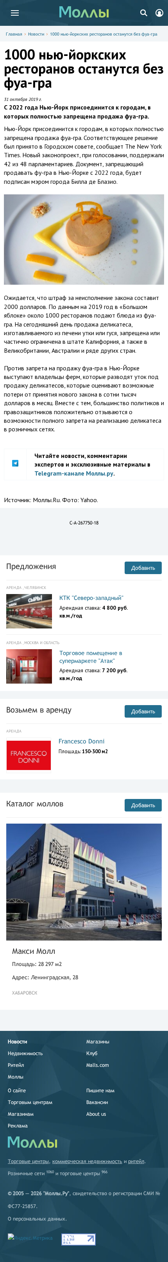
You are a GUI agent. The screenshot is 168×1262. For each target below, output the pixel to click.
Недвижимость (25, 1053)
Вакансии (97, 1102)
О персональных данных (36, 1219)
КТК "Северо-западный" (91, 597)
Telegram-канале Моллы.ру (73, 473)
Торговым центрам (30, 1102)
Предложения (31, 566)
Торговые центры (28, 1161)
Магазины (97, 1042)
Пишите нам (100, 1090)
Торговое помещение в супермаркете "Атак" (90, 657)
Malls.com (97, 1065)
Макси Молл (33, 950)
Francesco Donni (82, 741)
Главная (14, 34)
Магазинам (21, 1114)
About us (96, 1114)
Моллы (15, 1077)
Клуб (91, 1053)
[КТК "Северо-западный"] (29, 611)
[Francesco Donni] (29, 755)
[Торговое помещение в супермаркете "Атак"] (29, 666)
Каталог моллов (34, 803)
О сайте (17, 1090)
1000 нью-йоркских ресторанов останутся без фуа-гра (103, 34)
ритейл (136, 1161)
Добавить (143, 568)
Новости (36, 34)
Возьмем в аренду (38, 709)
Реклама (18, 1126)
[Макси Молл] (84, 882)
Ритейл (16, 1065)
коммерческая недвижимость (87, 1161)
